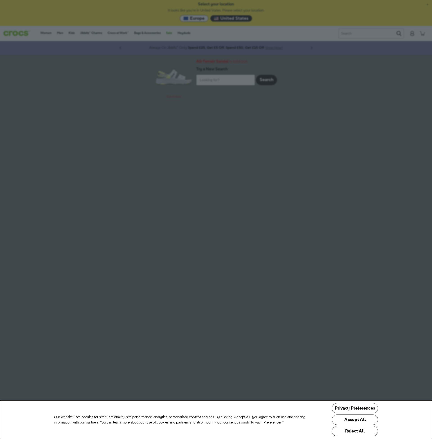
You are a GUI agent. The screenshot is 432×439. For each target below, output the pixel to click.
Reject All (355, 431)
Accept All (355, 420)
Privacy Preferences (355, 408)
